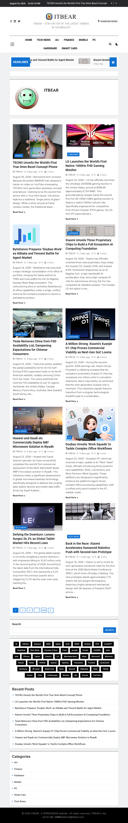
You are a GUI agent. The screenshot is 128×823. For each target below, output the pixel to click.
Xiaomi (85, 675)
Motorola (109, 656)
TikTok (105, 669)
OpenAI (54, 663)
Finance (69, 39)
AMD (48, 644)
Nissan (21, 663)
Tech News (44, 39)
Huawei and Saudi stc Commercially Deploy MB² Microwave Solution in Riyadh (33, 442)
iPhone (26, 656)
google (74, 650)
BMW (77, 644)
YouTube (97, 675)
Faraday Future (50, 650)
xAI (75, 675)
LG (58, 656)
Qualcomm (104, 663)
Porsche (91, 663)
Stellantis (84, 669)
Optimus (65, 663)
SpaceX (72, 669)
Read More (18, 212)
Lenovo (48, 656)
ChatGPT (108, 644)
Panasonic (78, 663)
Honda (85, 650)
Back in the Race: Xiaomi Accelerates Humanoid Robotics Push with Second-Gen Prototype (89, 548)
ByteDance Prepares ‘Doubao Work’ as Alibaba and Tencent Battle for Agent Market (37, 253)
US (51, 817)
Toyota (29, 675)
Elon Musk (34, 650)
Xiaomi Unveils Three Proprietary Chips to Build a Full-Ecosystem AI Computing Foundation (89, 244)
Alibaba (25, 644)
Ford (64, 650)
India (108, 650)
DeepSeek (21, 650)
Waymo (66, 675)
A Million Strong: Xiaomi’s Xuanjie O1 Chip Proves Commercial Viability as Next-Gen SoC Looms (89, 348)
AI (16, 644)
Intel (16, 656)
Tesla (95, 669)
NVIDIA (42, 663)
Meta (84, 656)
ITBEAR (18, 171)
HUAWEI (97, 650)
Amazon (37, 644)
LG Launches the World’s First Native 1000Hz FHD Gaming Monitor (86, 166)
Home (28, 39)
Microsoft (96, 656)
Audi (67, 644)
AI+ (57, 39)
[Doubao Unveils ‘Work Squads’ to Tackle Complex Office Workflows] (90, 424)
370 (44, 610)
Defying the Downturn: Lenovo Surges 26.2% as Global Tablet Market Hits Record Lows (34, 539)
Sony (61, 669)
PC (94, 39)
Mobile (83, 39)
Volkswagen (52, 675)
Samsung (23, 669)
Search (16, 624)
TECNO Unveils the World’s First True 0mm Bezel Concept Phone (77, 3)
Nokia (31, 663)
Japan (37, 656)
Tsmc (40, 675)
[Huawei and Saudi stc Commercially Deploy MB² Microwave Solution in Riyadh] (37, 421)
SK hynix (36, 669)
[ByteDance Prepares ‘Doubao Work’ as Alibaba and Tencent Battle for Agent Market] (37, 235)
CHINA (58, 817)
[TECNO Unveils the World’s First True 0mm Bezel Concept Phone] (37, 141)
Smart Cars (69, 48)
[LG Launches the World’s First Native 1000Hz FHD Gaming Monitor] (90, 141)
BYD (97, 644)
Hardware (50, 48)
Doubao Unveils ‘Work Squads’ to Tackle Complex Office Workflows (50, 744)
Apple (58, 644)
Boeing (87, 644)
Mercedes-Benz (70, 656)
